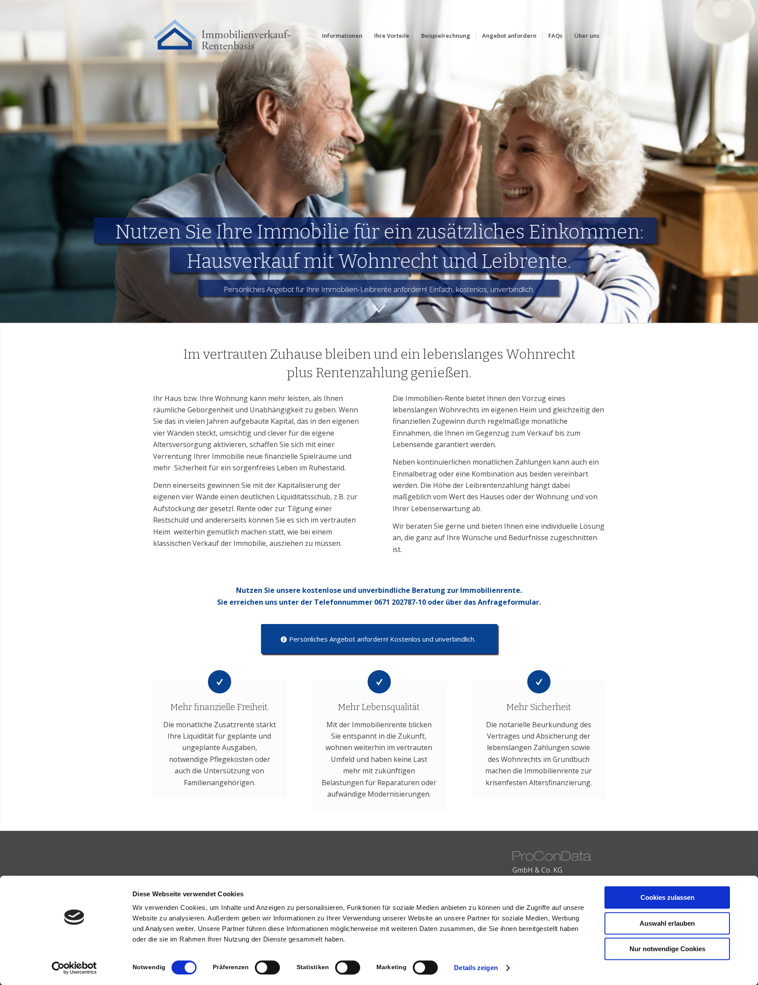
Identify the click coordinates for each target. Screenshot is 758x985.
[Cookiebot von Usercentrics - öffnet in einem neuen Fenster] (74, 967)
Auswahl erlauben (667, 923)
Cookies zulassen (667, 897)
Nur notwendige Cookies (667, 949)
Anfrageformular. (509, 602)
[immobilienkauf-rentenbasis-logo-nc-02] (227, 35)
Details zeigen (475, 967)
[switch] (267, 967)
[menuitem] (342, 35)
